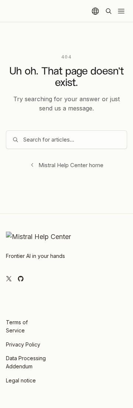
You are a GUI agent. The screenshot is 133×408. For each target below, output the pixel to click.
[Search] (109, 11)
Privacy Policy (23, 344)
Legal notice (21, 380)
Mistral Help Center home (70, 165)
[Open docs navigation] (121, 11)
